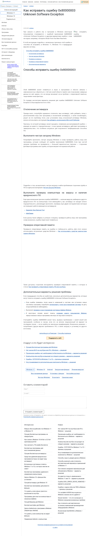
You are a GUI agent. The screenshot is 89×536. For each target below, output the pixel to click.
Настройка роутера (73, 373)
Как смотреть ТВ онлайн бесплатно (36, 445)
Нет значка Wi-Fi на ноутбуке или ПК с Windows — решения (46, 350)
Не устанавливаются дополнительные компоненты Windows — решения (51, 362)
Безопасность (6, 58)
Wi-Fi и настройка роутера (9, 49)
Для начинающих (7, 55)
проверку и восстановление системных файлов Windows (52, 310)
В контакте (56, 377)
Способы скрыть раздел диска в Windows (71, 458)
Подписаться (10, 19)
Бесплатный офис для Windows (34, 505)
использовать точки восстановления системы (65, 304)
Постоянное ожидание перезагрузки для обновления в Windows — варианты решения (71, 471)
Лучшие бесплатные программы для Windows (41, 347)
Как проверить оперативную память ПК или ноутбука (47, 287)
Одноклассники (67, 377)
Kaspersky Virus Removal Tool (35, 210)
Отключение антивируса (36, 53)
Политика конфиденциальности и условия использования (55, 525)
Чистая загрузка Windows (36, 56)
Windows (30, 2)
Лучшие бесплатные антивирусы (35, 453)
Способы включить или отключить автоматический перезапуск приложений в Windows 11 (71, 463)
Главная (24, 2)
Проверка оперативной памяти (38, 62)
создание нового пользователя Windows (71, 313)
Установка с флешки (57, 373)
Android (36, 2)
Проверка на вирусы (35, 59)
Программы (43, 2)
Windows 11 (30, 369)
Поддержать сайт (55, 338)
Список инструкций (10, 10)
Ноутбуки (4, 45)
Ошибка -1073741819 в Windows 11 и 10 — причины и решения (47, 359)
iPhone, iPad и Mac (7, 29)
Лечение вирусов (53, 2)
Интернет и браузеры (8, 52)
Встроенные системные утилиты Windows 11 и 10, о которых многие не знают (36, 466)
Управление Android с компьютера (35, 519)
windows (31, 28)
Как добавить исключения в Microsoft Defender (63, 120)
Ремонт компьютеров (8, 62)
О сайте (55, 527)
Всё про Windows (44, 377)
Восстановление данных (65, 2)
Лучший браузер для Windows (34, 502)
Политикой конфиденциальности (33, 417)
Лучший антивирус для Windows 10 (35, 482)
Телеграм (85, 2)
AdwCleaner (29, 213)
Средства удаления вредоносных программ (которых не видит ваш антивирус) (35, 459)
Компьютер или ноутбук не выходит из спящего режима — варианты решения (53, 356)
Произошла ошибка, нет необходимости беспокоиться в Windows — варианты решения (56, 353)
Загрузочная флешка (62, 369)
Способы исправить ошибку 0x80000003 (40, 51)
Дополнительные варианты (37, 64)
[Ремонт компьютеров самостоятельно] (11, 2)
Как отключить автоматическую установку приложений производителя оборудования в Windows (71, 505)
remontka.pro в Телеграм (47, 333)
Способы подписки (64, 333)
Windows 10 (41, 369)
